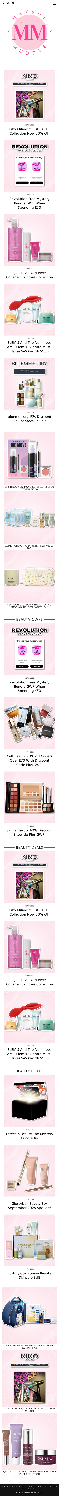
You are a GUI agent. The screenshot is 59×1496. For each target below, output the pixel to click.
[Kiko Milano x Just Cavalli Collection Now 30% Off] (29, 96)
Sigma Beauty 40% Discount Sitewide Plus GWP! (29, 832)
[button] (55, 3)
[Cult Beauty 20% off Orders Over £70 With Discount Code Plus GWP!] (29, 723)
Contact (42, 1487)
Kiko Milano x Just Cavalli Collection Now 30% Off (29, 131)
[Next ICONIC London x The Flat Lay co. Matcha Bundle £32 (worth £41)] (29, 576)
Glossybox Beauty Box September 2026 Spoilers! (29, 1205)
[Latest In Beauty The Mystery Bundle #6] (29, 1101)
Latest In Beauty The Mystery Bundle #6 (29, 1136)
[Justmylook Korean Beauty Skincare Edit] (29, 1240)
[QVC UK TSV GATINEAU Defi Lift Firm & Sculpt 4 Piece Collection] (29, 1441)
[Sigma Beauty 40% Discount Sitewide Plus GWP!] (29, 797)
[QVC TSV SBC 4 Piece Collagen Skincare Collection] (29, 240)
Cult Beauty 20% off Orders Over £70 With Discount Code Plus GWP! (29, 760)
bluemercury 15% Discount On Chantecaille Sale (29, 419)
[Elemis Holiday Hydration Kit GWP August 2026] (29, 517)
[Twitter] (3, 3)
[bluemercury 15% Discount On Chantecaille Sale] (29, 384)
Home (32, 1487)
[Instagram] (8, 3)
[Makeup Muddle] (29, 33)
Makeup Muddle (17, 1487)
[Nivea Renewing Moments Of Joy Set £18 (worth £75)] (29, 1315)
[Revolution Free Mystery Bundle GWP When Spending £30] (29, 166)
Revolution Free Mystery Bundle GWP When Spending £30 (29, 203)
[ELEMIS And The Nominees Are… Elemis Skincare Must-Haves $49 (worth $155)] (29, 310)
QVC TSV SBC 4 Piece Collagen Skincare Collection (29, 275)
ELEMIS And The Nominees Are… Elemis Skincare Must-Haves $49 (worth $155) (29, 346)
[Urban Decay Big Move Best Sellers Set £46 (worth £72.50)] (29, 458)
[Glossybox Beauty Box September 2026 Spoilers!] (29, 1170)
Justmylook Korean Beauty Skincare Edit (29, 1275)
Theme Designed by (29, 1493)
